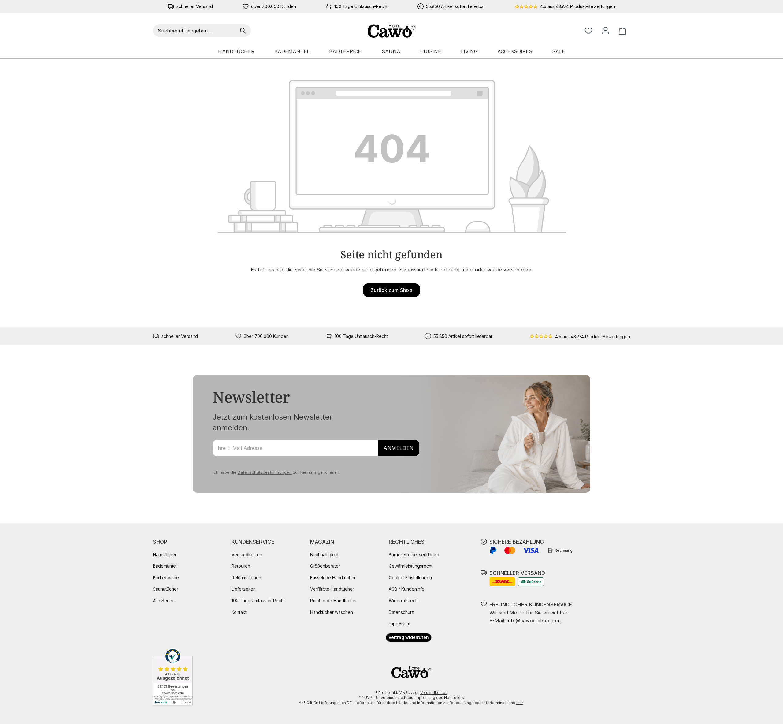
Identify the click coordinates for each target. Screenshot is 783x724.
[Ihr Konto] (605, 30)
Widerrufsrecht (404, 600)
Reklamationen (246, 577)
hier (519, 702)
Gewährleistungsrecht (410, 566)
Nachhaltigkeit (324, 554)
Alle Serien (164, 600)
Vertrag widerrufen (408, 637)
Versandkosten (247, 554)
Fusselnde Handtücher (333, 577)
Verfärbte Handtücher (332, 589)
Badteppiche (166, 577)
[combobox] (195, 30)
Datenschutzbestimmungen (265, 472)
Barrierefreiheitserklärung (414, 554)
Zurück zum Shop (391, 290)
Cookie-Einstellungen (410, 577)
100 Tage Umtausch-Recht (258, 600)
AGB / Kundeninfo (407, 589)
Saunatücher (165, 589)
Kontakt (239, 612)
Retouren (241, 566)
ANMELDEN (399, 448)
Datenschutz (401, 612)
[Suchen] (244, 30)
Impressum (399, 623)
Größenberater (325, 566)
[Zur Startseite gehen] (392, 31)
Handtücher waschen (331, 612)
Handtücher (164, 554)
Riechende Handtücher (333, 600)
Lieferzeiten (244, 589)
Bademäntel (165, 566)
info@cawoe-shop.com (534, 621)
